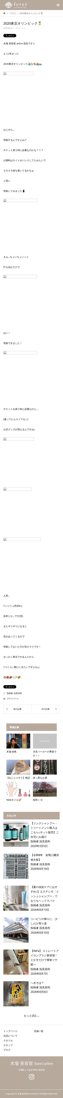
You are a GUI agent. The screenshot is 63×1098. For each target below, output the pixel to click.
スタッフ (8, 1045)
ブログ (6, 1049)
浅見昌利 (18, 693)
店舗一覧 (38, 1031)
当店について (10, 1035)
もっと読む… (31, 1015)
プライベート (20, 28)
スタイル (8, 1040)
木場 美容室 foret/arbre (31, 1063)
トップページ (10, 1031)
